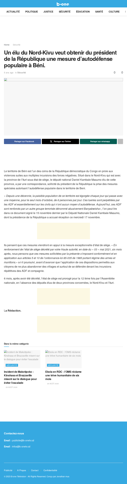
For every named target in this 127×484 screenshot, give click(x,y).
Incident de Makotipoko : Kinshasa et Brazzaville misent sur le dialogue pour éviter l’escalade (20, 377)
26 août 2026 (53, 383)
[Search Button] (121, 3)
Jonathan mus (63, 476)
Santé (99, 11)
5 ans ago (8, 72)
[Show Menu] (5, 3)
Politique (31, 11)
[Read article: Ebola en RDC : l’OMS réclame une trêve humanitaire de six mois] (63, 359)
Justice (48, 11)
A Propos (21, 470)
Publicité (8, 470)
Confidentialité (50, 470)
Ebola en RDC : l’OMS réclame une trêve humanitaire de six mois (63, 375)
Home (6, 44)
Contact (35, 470)
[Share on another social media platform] (120, 141)
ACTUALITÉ (13, 11)
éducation (83, 11)
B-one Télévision (18, 476)
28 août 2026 (11, 387)
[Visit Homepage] (63, 3)
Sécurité (64, 11)
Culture (114, 11)
